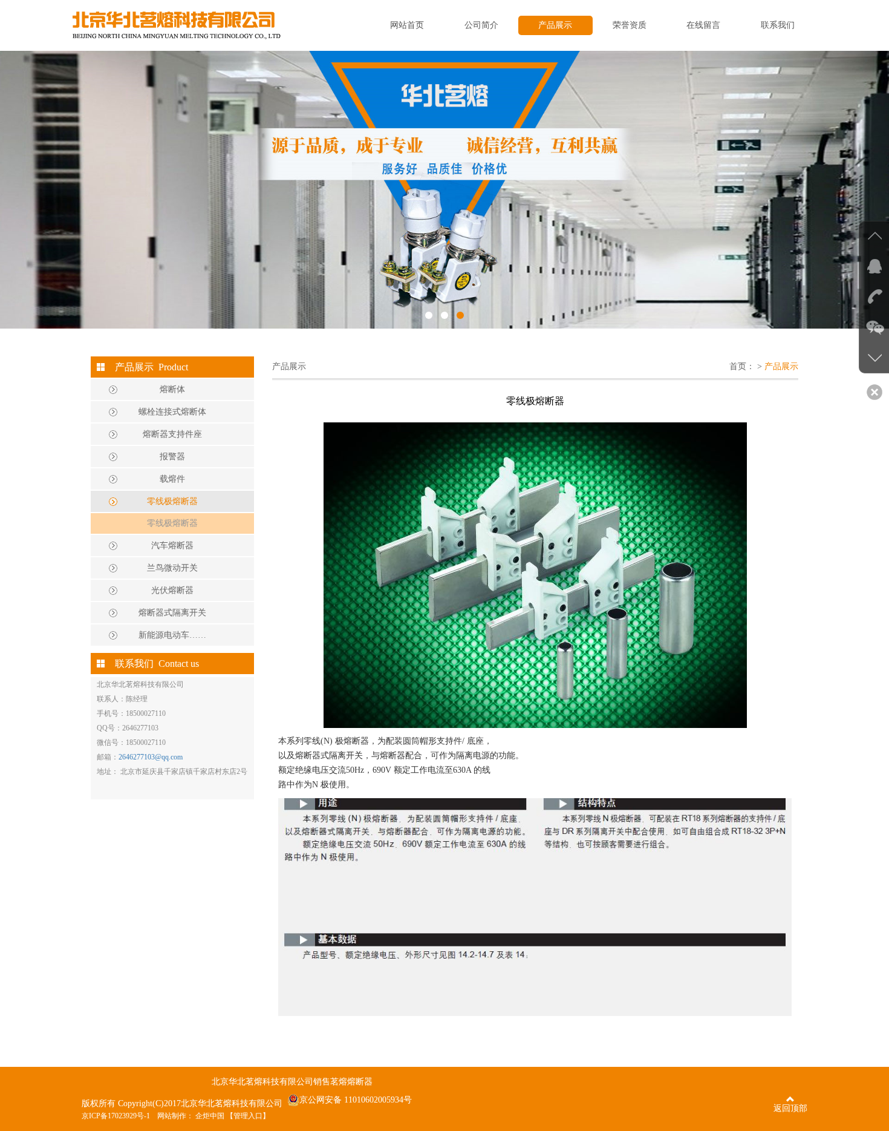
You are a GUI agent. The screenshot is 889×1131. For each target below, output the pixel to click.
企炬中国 (209, 1116)
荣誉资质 (629, 25)
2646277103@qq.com (151, 757)
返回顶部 (790, 1108)
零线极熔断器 (172, 523)
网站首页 (407, 25)
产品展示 (555, 25)
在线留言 (703, 25)
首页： (742, 366)
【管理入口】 (248, 1116)
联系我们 (778, 25)
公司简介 (481, 25)
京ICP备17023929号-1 (116, 1116)
